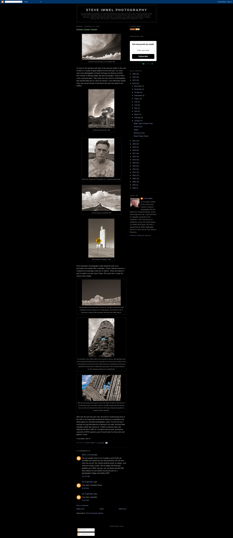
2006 (134, 188)
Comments (85, 534)
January (137, 121)
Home (102, 509)
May (136, 108)
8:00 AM (85, 488)
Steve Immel (148, 198)
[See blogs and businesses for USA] (135, 30)
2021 (134, 141)
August (137, 99)
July (136, 102)
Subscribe (143, 56)
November (138, 89)
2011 (134, 172)
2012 (134, 169)
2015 (134, 160)
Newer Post (80, 509)
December (138, 86)
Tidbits (136, 130)
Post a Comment (82, 505)
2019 (134, 147)
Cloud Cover (138, 127)
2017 (134, 153)
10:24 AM (86, 476)
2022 (134, 83)
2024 (134, 77)
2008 (134, 182)
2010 (134, 175)
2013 (134, 166)
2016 (134, 156)
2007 (134, 185)
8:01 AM (85, 500)
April (136, 111)
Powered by (137, 64)
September (138, 95)
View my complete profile (140, 235)
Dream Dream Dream (141, 136)
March (136, 114)
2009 (134, 178)
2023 (134, 80)
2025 (134, 74)
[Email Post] (106, 442)
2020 (134, 144)
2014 (134, 163)
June (136, 105)
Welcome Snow (139, 133)
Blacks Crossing (87, 455)
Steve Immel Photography (116, 10)
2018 (134, 150)
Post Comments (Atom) (94, 513)
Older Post (122, 509)
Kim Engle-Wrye (87, 482)
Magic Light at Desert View (143, 123)
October (137, 92)
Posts (82, 530)
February (137, 117)
